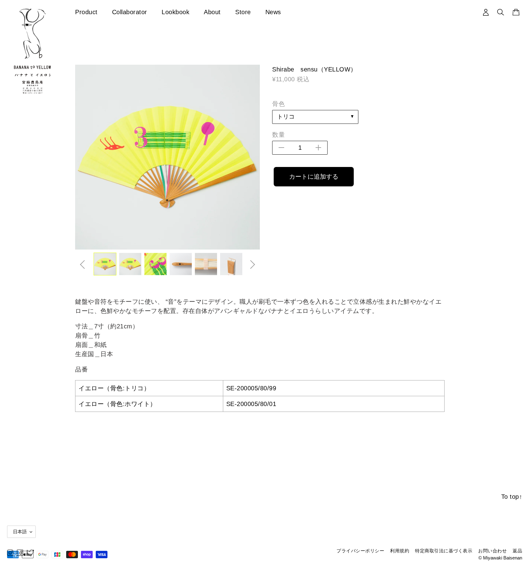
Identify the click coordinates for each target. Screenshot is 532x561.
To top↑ (511, 496)
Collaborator (129, 12)
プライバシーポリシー (360, 550)
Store (243, 12)
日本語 (20, 531)
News (273, 12)
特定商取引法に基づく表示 (443, 550)
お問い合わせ (492, 550)
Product (86, 12)
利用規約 (399, 550)
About (212, 12)
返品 (517, 550)
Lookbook (175, 12)
